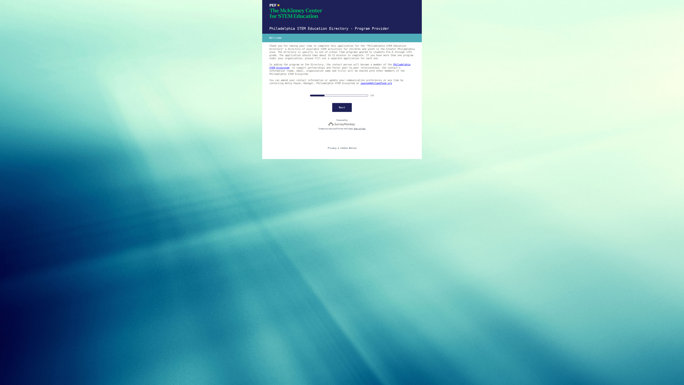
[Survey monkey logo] (342, 124)
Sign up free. (360, 128)
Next (342, 107)
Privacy (332, 148)
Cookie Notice (348, 148)
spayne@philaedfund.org (376, 83)
